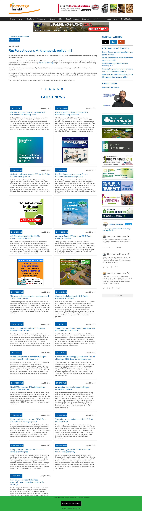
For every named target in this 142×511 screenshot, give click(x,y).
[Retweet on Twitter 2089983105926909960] (108, 267)
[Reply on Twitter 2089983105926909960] (104, 267)
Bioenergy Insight (114, 236)
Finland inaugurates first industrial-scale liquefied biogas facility (72, 450)
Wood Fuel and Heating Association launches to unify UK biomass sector (75, 329)
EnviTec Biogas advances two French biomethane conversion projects (71, 175)
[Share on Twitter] (50, 88)
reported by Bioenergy (46, 63)
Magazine (41, 19)
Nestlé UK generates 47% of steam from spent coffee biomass (27, 388)
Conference (86, 19)
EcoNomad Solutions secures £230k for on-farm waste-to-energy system (29, 420)
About (95, 19)
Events (52, 19)
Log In (116, 19)
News (20, 19)
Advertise (107, 19)
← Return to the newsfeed (19, 37)
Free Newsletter (72, 19)
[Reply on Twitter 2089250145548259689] (104, 288)
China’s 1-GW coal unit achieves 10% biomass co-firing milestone (71, 113)
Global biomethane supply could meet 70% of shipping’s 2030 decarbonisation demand (75, 357)
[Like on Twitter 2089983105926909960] (112, 267)
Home (12, 19)
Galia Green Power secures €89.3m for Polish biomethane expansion (30, 175)
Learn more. (86, 497)
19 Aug (124, 236)
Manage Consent (67, 508)
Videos (60, 19)
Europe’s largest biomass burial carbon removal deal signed (27, 450)
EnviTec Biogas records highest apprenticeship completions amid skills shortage (27, 482)
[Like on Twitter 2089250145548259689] (113, 288)
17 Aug (124, 273)
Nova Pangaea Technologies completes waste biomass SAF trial (27, 329)
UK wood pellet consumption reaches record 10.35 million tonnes (29, 297)
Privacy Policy (76, 508)
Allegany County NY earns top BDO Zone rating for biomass (73, 237)
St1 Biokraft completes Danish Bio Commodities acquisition (25, 237)
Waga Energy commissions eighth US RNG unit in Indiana (74, 420)
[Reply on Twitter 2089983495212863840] (104, 247)
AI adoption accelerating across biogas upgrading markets (72, 388)
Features (30, 19)
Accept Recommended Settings (71, 503)
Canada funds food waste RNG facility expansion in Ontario (72, 297)
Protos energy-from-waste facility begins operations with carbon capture (28, 357)
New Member (126, 19)
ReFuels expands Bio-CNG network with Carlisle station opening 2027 (27, 113)
